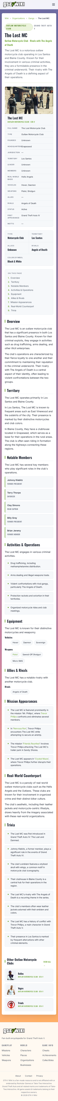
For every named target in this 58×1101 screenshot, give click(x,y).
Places (23, 1055)
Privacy (39, 1076)
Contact (28, 1076)
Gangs (31, 18)
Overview (15, 278)
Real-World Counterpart (22, 306)
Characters (25, 1050)
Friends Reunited (31, 743)
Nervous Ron (20, 728)
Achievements (49, 1055)
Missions (6, 1050)
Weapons (6, 1060)
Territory (15, 282)
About (18, 1076)
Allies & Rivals (17, 298)
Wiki (7, 18)
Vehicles (6, 1055)
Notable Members (20, 286)
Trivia (13, 310)
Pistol (15, 654)
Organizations (18, 18)
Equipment (16, 294)
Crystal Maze (41, 758)
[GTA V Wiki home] (14, 4)
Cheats (45, 1050)
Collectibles (48, 1060)
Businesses (25, 1065)
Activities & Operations (22, 290)
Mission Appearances (21, 302)
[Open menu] (53, 4)
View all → (47, 963)
